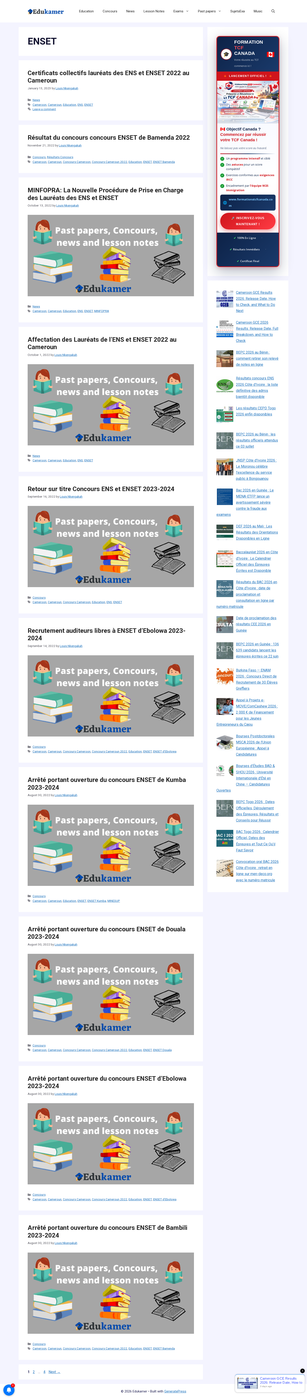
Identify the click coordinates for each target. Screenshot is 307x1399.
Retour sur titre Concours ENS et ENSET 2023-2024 (101, 489)
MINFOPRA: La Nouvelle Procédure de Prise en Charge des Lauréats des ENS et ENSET (105, 194)
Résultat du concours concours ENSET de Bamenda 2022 (109, 137)
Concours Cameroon (77, 162)
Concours (110, 11)
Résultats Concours (60, 157)
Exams (178, 11)
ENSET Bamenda (164, 162)
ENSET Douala (162, 1050)
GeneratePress (175, 1391)
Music (258, 11)
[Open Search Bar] (273, 11)
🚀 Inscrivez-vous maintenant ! (248, 221)
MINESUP (113, 901)
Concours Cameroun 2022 (109, 162)
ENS (80, 104)
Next (54, 1372)
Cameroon (40, 104)
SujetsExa (237, 11)
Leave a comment (44, 109)
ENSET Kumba (96, 901)
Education (86, 11)
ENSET (88, 104)
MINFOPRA (101, 311)
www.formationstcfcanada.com (251, 202)
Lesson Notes (154, 11)
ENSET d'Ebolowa (164, 751)
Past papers (207, 11)
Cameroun (55, 104)
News (130, 11)
